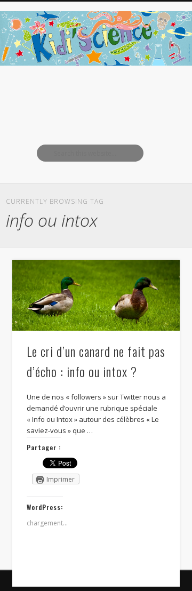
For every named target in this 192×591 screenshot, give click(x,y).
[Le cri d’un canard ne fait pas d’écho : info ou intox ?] (96, 295)
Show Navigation (154, 95)
